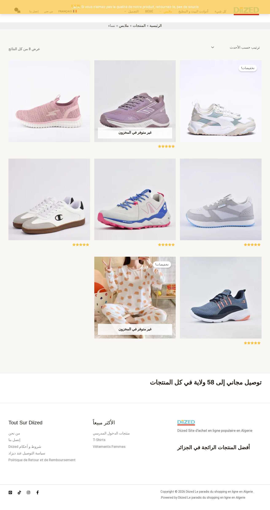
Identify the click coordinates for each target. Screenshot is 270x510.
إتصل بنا (14, 440)
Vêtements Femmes (109, 446)
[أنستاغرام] (28, 492)
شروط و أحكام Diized (24, 446)
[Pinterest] (10, 492)
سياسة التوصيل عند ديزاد (26, 453)
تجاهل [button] (75, 7)
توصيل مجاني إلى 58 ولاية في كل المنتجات (206, 382)
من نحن (14, 433)
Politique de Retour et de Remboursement (42, 460)
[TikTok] (19, 492)
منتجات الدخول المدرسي (111, 433)
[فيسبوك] (37, 492)
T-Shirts (99, 440)
